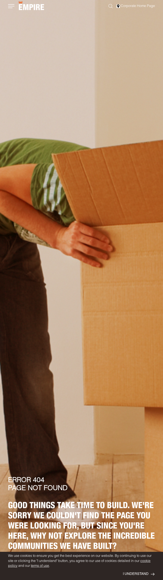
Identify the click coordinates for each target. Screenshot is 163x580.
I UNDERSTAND (136, 574)
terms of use (40, 566)
